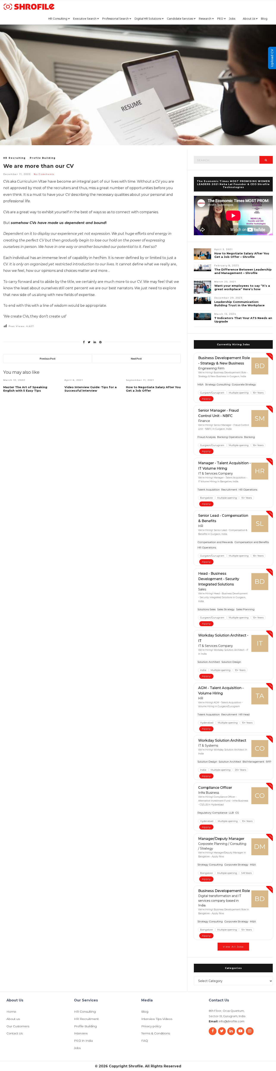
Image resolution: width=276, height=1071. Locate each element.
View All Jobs (233, 946)
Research (205, 18)
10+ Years (240, 670)
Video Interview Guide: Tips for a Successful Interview (90, 388)
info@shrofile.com (231, 1021)
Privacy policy (151, 1026)
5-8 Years (246, 872)
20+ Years (240, 769)
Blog (264, 18)
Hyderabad (207, 722)
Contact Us (14, 1033)
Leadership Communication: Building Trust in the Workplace (239, 303)
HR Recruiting (14, 158)
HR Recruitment (86, 1019)
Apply (206, 398)
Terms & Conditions (155, 1033)
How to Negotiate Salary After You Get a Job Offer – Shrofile (241, 255)
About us (13, 1019)
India (203, 670)
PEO (220, 18)
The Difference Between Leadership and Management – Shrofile (243, 271)
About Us (249, 18)
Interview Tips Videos (156, 1019)
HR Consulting (57, 18)
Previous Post (47, 358)
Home (11, 1011)
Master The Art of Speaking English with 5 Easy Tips (25, 388)
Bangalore (206, 497)
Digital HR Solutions (148, 18)
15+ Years (246, 497)
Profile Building (43, 158)
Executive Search (84, 18)
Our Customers (17, 1026)
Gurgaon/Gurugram (212, 392)
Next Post (136, 358)
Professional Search (115, 18)
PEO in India (83, 1040)
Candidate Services (180, 18)
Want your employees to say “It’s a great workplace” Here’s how (242, 287)
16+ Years (258, 392)
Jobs (232, 18)
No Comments (44, 174)
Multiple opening (239, 392)
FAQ (144, 1040)
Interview (81, 1033)
